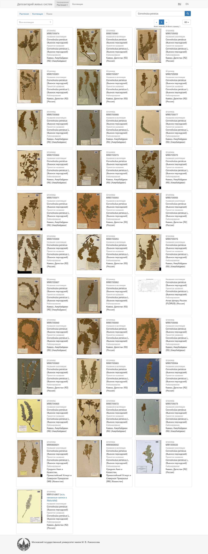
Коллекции (77, 3)
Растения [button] (61, 4)
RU (179, 3)
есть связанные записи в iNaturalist (57, 497)
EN (187, 3)
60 (186, 22)
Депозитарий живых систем (34, 4)
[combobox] (35, 22)
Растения (24, 13)
